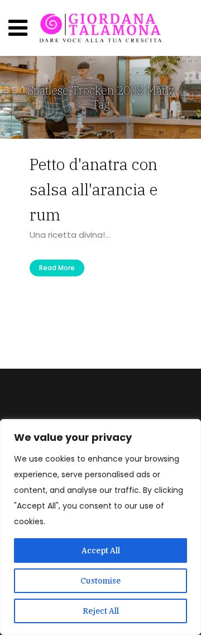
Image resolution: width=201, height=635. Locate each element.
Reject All (101, 611)
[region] (100, 527)
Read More (57, 267)
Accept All (101, 550)
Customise (100, 581)
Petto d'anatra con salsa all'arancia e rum (93, 189)
